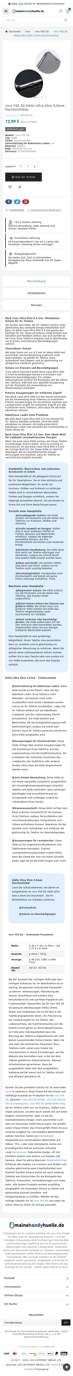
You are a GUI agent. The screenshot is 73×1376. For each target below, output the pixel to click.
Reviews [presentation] (36, 305)
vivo (7, 1091)
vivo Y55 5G (41, 1200)
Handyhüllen (46, 1136)
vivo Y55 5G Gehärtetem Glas (47, 1103)
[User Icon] (61, 11)
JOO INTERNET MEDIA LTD (33, 1364)
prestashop (42, 1369)
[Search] (65, 20)
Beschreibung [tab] (36, 281)
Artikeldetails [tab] (36, 293)
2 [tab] (31, 97)
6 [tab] (45, 97)
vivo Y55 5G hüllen (34, 1099)
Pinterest (25, 201)
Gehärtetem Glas (57, 1160)
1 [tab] (28, 97)
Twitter (17, 201)
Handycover (19, 1152)
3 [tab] (34, 97)
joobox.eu (49, 1346)
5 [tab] (41, 97)
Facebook (8, 201)
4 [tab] (38, 97)
